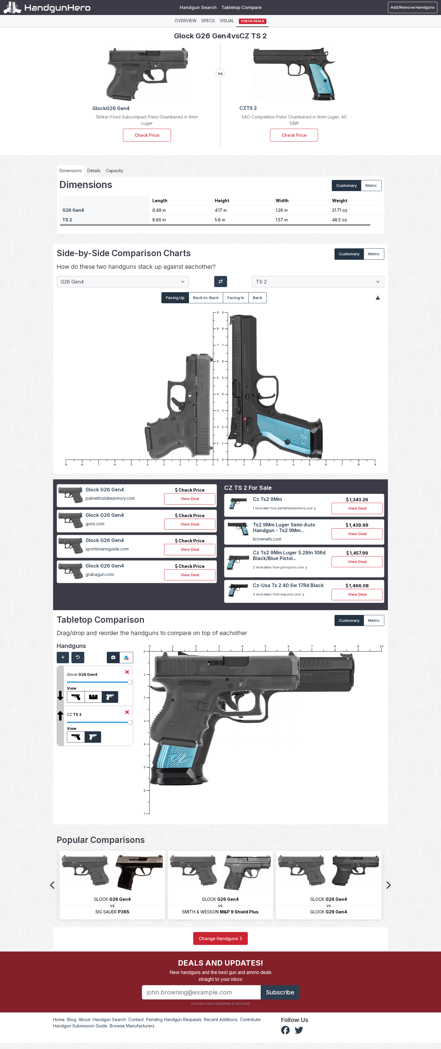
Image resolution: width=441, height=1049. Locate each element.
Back (257, 297)
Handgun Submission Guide (80, 1025)
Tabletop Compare (241, 7)
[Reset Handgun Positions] (77, 657)
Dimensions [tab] (70, 170)
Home (59, 1019)
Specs (208, 20)
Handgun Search (198, 7)
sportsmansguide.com (107, 548)
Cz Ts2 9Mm (267, 499)
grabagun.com (100, 574)
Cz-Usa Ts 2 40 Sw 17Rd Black (288, 585)
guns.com (95, 523)
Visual (227, 20)
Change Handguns (219, 938)
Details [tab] (93, 170)
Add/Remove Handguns (413, 7)
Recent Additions (221, 1019)
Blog (71, 1019)
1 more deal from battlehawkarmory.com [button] (283, 508)
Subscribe (280, 992)
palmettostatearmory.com (110, 498)
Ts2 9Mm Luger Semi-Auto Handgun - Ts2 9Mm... (284, 527)
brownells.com (267, 538)
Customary (346, 185)
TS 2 (67, 219)
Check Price (147, 135)
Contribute (250, 1019)
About (84, 1019)
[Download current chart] (377, 298)
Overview (185, 20)
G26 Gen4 (73, 210)
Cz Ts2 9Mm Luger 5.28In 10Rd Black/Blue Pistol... (289, 555)
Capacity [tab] (114, 170)
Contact (136, 1019)
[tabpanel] (220, 202)
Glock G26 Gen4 (105, 490)
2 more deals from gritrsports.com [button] (279, 567)
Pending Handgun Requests (174, 1019)
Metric (371, 185)
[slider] (130, 682)
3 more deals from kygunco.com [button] (277, 594)
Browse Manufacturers (132, 1025)
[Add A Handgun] (63, 657)
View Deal (190, 498)
